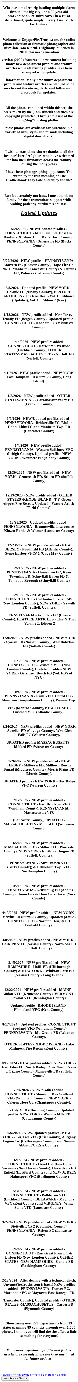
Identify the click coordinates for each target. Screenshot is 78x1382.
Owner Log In (38, 1374)
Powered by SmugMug (16, 1374)
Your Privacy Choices (15, 1378)
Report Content (57, 1374)
